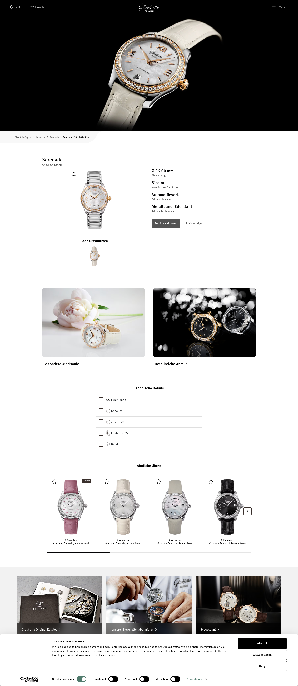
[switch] (113, 679)
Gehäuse (116, 411)
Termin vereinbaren (166, 223)
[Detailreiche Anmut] (204, 322)
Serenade (54, 137)
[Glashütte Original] (149, 7)
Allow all (262, 643)
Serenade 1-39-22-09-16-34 (76, 137)
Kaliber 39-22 (119, 433)
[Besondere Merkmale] (93, 322)
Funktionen (118, 400)
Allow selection (262, 654)
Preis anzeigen (194, 223)
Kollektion (41, 137)
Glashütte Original (23, 137)
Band (114, 444)
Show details (194, 679)
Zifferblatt (117, 422)
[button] (247, 511)
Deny (262, 666)
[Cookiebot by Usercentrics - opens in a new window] (29, 679)
